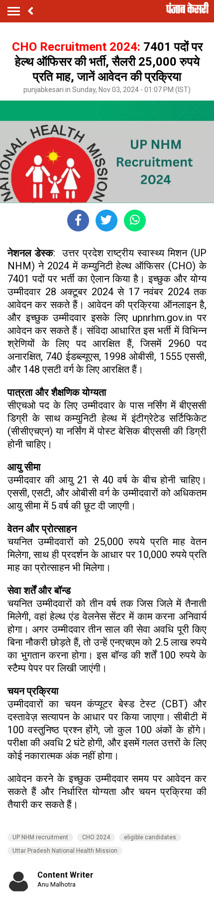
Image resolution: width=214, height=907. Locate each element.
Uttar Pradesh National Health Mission (64, 850)
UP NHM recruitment (40, 837)
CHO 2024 (96, 837)
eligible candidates (150, 837)
